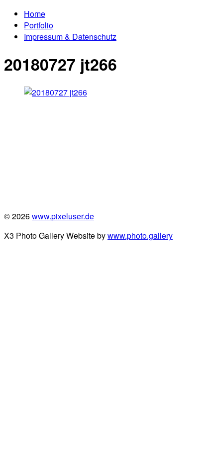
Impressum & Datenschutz (70, 36)
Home (34, 13)
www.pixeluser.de (63, 216)
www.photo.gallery (140, 235)
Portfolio (38, 25)
